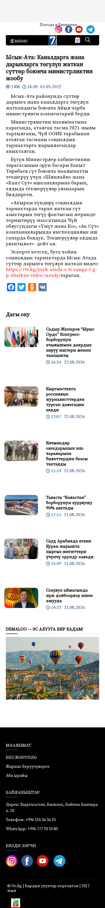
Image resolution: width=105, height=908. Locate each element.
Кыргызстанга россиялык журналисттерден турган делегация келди (65, 399)
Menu (20, 41)
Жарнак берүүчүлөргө (28, 766)
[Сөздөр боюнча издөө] (87, 40)
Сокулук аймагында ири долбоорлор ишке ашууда (69, 595)
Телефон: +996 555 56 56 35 (31, 820)
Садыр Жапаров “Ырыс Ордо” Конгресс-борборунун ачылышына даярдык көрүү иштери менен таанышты (70, 342)
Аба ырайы (14, 27)
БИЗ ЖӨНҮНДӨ (21, 757)
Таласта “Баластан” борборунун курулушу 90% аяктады (69, 503)
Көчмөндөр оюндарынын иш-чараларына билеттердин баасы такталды (67, 453)
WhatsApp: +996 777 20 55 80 (32, 829)
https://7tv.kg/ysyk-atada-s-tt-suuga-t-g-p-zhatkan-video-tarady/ (51, 272)
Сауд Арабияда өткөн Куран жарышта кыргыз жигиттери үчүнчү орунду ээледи (70, 549)
